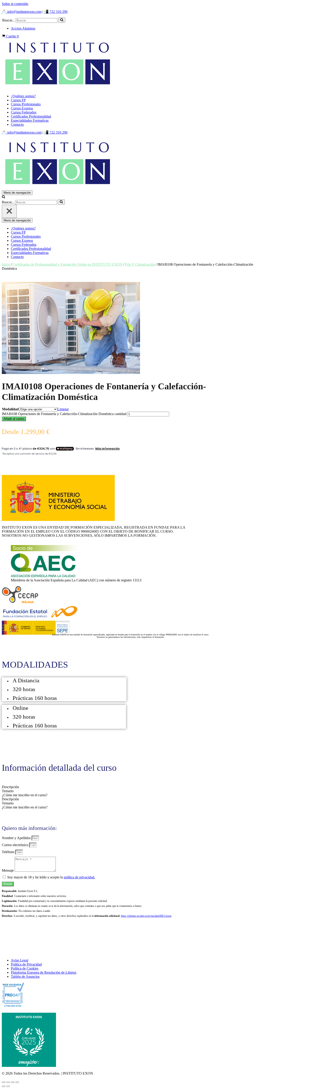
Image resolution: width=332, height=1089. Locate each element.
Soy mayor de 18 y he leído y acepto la (51, 877)
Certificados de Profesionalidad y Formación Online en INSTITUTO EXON (67, 264)
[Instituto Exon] (166, 64)
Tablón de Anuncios (25, 976)
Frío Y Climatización (140, 264)
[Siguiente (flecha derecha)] (8, 1086)
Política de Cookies (24, 968)
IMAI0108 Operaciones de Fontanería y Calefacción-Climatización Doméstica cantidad (64, 414)
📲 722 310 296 (56, 12)
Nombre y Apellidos (17, 838)
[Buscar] (61, 20)
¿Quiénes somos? (23, 96)
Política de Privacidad (26, 964)
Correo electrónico (15, 845)
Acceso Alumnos (23, 28)
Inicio (6, 264)
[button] (61, 20)
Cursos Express (22, 108)
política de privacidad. (79, 877)
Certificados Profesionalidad (31, 116)
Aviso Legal (19, 960)
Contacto (17, 124)
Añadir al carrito (14, 418)
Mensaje (8, 870)
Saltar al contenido (15, 4)
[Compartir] (12, 1082)
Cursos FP (18, 100)
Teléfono (8, 852)
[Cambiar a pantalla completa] (8, 1082)
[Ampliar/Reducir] (3, 1082)
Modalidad (10, 409)
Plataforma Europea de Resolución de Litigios (43, 972)
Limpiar (63, 409)
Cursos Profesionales (26, 104)
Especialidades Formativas (30, 120)
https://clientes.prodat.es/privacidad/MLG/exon (146, 915)
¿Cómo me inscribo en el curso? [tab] (24, 795)
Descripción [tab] (10, 787)
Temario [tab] (8, 791)
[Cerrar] (9, 211)
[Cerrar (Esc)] (17, 1082)
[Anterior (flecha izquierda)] (3, 1086)
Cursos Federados (23, 112)
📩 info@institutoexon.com (22, 12)
